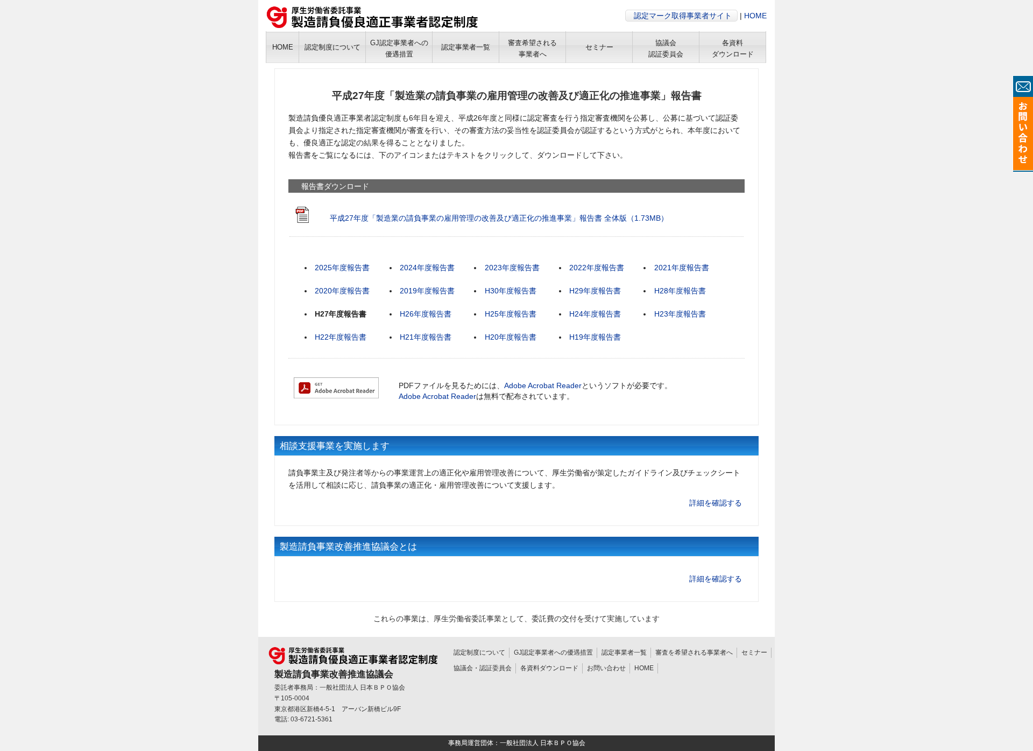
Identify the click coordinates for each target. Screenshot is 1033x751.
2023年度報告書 (512, 267)
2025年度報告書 (342, 267)
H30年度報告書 (510, 290)
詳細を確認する (715, 503)
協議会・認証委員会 (483, 668)
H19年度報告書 (595, 337)
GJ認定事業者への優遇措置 (553, 652)
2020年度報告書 (342, 290)
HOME (755, 15)
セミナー (754, 652)
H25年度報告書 (510, 314)
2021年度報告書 (681, 267)
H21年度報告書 (425, 337)
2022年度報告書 (596, 267)
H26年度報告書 (425, 314)
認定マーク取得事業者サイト (683, 15)
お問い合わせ (606, 668)
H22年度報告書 (340, 337)
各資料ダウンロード (549, 668)
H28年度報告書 (680, 290)
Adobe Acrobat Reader (543, 385)
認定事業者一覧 (624, 652)
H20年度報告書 (510, 337)
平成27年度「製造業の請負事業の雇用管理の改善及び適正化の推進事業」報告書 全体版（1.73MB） (499, 218)
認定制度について (479, 652)
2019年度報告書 (427, 290)
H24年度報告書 (595, 314)
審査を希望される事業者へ (694, 652)
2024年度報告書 (427, 267)
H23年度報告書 (680, 314)
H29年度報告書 (595, 290)
